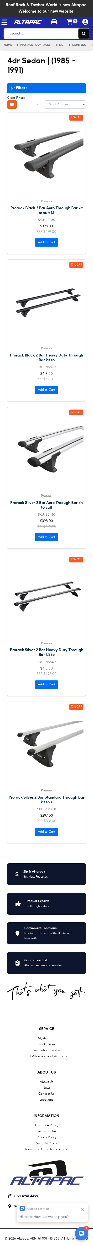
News (47, 1087)
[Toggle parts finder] (54, 22)
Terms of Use (46, 1131)
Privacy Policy (46, 1137)
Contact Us (46, 1093)
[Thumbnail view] (12, 104)
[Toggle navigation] (4, 22)
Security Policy (46, 1143)
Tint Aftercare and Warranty (46, 1056)
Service (46, 1029)
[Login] (85, 22)
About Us (46, 1072)
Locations (46, 1099)
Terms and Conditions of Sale (46, 1149)
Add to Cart (46, 242)
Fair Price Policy (46, 1125)
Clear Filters (16, 97)
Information (46, 1116)
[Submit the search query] (83, 33)
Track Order (46, 1044)
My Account (46, 1038)
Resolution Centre (46, 1050)
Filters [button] (21, 88)
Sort (39, 104)
